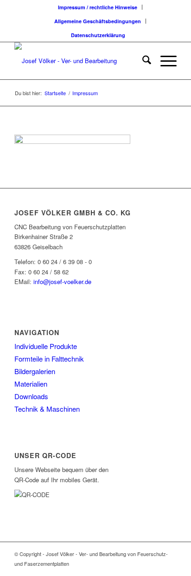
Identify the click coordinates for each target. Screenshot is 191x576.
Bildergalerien (34, 371)
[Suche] (142, 60)
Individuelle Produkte (45, 346)
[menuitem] (97, 7)
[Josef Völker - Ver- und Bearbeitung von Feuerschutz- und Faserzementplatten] (79, 60)
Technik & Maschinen (47, 409)
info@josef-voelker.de (62, 281)
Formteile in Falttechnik (49, 358)
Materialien (30, 383)
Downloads (31, 396)
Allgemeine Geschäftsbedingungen (97, 21)
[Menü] (164, 60)
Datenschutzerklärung (98, 35)
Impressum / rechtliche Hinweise (97, 7)
